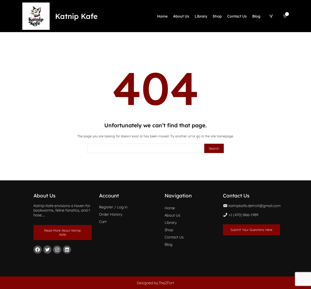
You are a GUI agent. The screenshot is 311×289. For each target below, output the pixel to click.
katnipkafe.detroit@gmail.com (254, 205)
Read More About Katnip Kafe (62, 232)
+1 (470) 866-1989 (243, 214)
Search (214, 148)
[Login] (271, 16)
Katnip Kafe (76, 16)
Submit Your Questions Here (251, 230)
